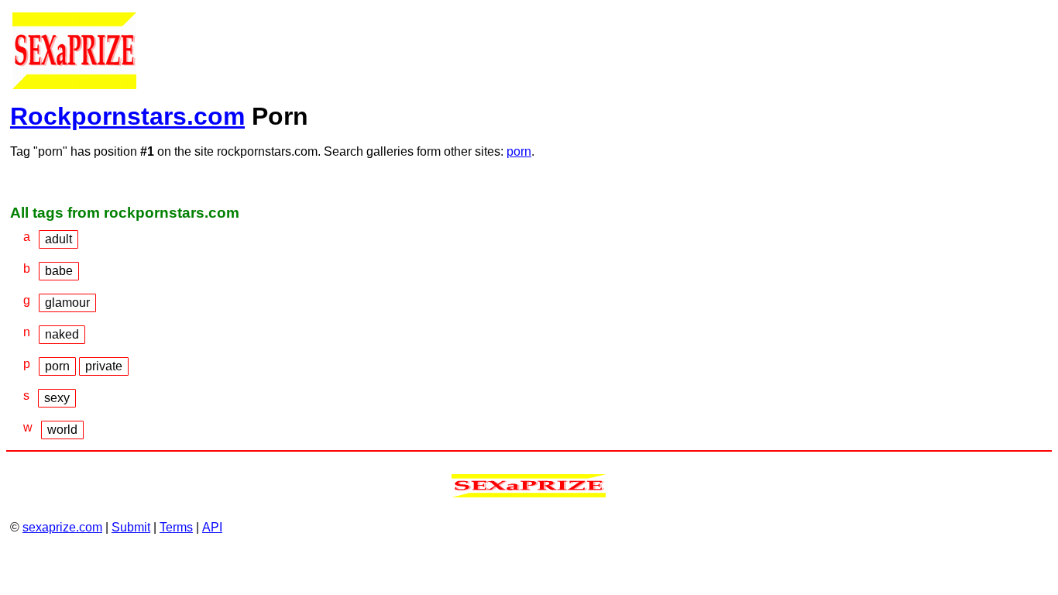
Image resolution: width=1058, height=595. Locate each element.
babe (59, 270)
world (62, 429)
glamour (67, 302)
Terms (176, 527)
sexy (57, 397)
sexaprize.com (62, 527)
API (212, 527)
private (103, 366)
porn (519, 151)
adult (58, 239)
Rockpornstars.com (127, 116)
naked (62, 334)
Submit (131, 527)
